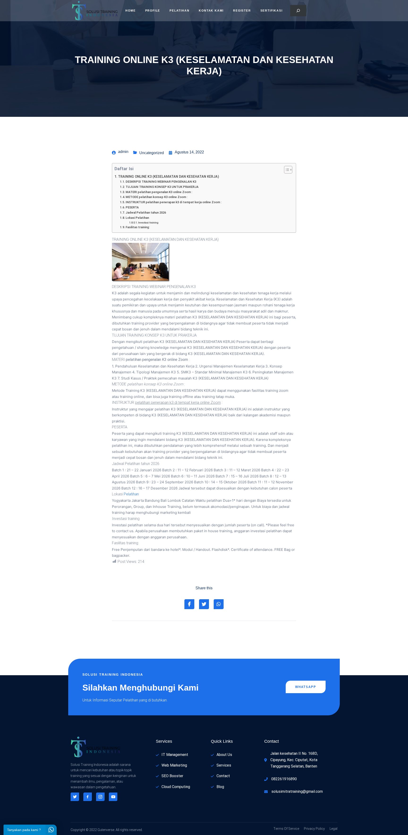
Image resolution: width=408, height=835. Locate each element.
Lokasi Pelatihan (137, 217)
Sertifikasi (271, 10)
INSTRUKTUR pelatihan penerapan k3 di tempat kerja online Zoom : (173, 202)
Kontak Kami (211, 10)
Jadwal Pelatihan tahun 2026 (146, 212)
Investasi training (148, 222)
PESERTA (132, 207)
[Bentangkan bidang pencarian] (298, 10)
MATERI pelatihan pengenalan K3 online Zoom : (159, 192)
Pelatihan (179, 10)
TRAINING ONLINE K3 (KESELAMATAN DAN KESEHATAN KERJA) (168, 176)
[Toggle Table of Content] (285, 170)
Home (130, 10)
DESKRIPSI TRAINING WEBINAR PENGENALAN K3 (161, 181)
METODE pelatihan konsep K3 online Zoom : (156, 197)
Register (242, 10)
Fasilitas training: (138, 227)
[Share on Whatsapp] (219, 604)
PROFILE (152, 10)
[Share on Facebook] (189, 604)
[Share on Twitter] (204, 604)
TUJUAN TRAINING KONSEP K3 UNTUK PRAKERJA (162, 187)
